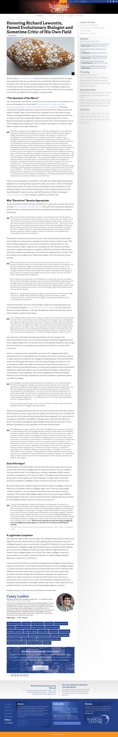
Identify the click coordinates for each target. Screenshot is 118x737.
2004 (87, 122)
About (70, 1)
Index (80, 16)
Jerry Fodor (53, 631)
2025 (82, 113)
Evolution (12, 19)
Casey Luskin (12, 35)
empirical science (61, 623)
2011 (86, 119)
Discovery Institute (59, 734)
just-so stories (64, 631)
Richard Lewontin (13, 639)
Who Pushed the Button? (88, 86)
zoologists (47, 643)
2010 (90, 119)
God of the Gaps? (85, 31)
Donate (76, 1)
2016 (94, 116)
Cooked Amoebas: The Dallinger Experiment (94, 56)
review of (41, 307)
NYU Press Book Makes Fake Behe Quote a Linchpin (93, 50)
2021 (102, 113)
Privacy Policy (21, 725)
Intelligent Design (23, 19)
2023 (93, 113)
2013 (107, 116)
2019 (82, 116)
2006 (108, 119)
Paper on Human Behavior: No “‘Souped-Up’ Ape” (95, 100)
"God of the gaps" (13, 623)
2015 (98, 116)
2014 (102, 116)
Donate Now (41, 668)
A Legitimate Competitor (88, 33)
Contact (8, 713)
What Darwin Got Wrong (16, 643)
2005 (82, 122)
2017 (90, 116)
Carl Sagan (26, 623)
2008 (99, 119)
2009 (94, 119)
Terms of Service (22, 723)
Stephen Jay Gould (29, 639)
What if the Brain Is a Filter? (88, 75)
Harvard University (23, 627)
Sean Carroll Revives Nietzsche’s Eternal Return (94, 106)
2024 (87, 113)
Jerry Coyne (43, 631)
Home (7, 704)
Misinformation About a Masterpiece (91, 61)
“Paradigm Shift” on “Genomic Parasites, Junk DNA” (94, 96)
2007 (103, 119)
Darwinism (49, 623)
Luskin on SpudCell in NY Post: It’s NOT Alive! (94, 78)
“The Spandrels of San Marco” (89, 25)
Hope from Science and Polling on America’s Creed (95, 93)
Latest (71, 16)
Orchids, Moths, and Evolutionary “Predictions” (95, 44)
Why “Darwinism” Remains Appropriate (92, 28)
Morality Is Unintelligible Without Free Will (93, 66)
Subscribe (83, 1)
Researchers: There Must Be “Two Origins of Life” (95, 83)
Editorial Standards (22, 721)
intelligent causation (14, 631)
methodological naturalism (39, 635)
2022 (98, 113)
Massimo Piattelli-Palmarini (17, 635)
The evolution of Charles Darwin (27, 206)
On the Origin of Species (60, 635)
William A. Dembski (34, 643)
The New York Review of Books (49, 639)
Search (8, 710)
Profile (19, 618)
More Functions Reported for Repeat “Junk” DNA (95, 103)
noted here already (26, 78)
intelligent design (30, 631)
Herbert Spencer (38, 627)
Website (25, 618)
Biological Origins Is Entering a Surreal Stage (94, 80)
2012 (82, 119)
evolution (10, 627)
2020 (107, 113)
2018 (86, 116)
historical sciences (52, 627)
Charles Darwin (37, 623)
